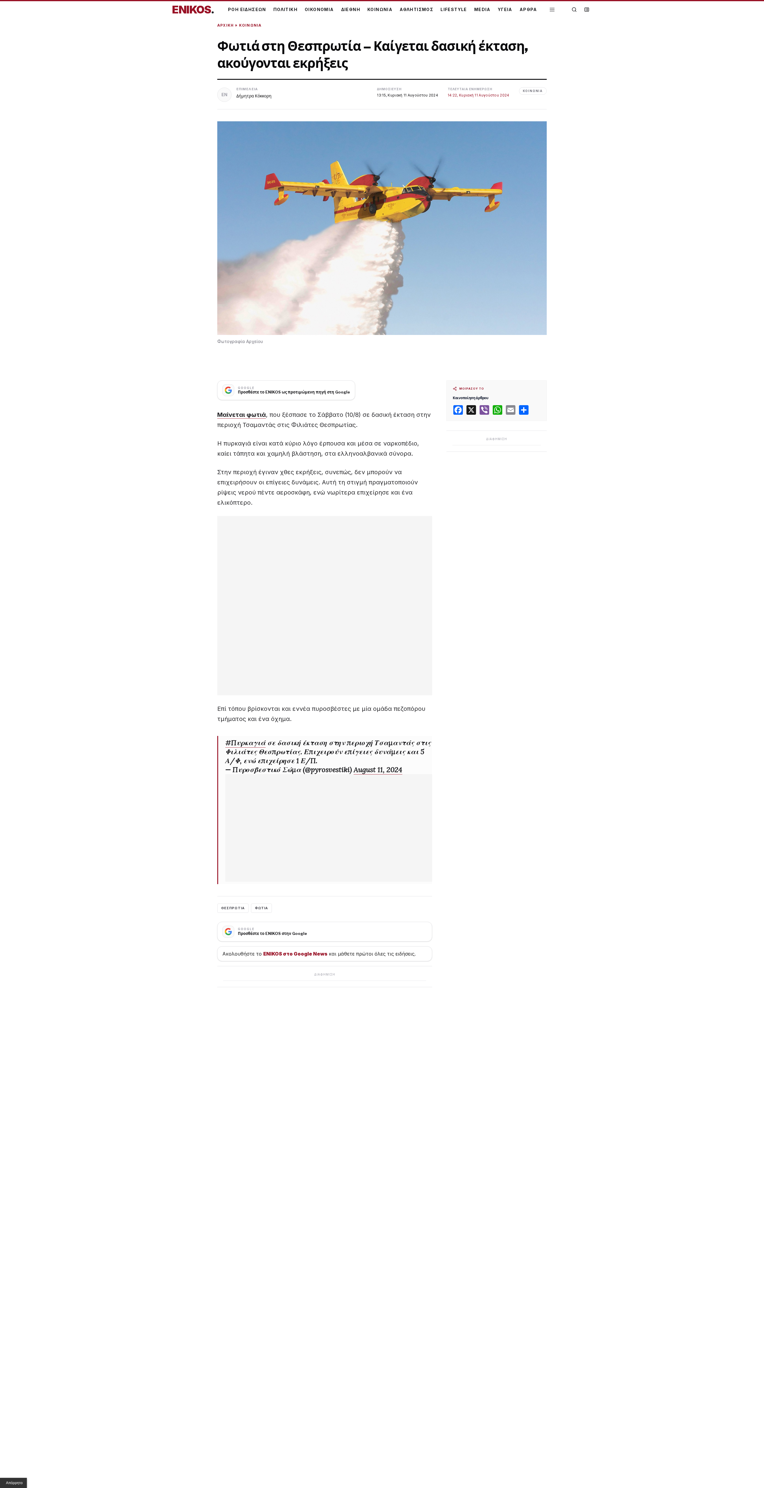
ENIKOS (193, 9)
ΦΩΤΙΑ (261, 908)
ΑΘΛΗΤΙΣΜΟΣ (416, 9)
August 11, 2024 (378, 769)
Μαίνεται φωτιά (241, 414)
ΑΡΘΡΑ (528, 9)
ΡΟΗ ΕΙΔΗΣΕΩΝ (247, 9)
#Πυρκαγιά (245, 742)
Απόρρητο (14, 1483)
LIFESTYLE (453, 9)
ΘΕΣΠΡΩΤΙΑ (233, 908)
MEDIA (482, 9)
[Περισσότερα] (552, 9)
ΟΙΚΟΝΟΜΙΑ (319, 9)
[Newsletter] (586, 9)
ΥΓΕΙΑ (505, 9)
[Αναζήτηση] (574, 9)
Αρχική (225, 25)
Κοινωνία (250, 25)
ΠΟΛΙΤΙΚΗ (285, 9)
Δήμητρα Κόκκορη (254, 95)
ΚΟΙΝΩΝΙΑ (379, 9)
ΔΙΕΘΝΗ (350, 9)
